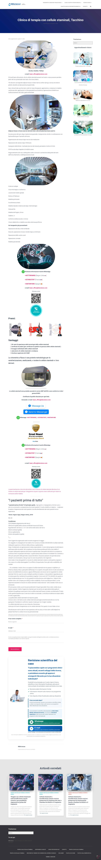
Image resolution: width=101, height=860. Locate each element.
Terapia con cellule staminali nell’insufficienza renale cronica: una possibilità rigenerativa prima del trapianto (21, 800)
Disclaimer (61, 853)
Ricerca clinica (87, 2)
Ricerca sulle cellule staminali (25, 849)
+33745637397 (30, 280)
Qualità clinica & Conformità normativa (70, 6)
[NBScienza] (17, 4)
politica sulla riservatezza (84, 853)
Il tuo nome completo (14, 618)
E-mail (10, 628)
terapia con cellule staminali (17, 853)
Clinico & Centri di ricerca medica (72, 2)
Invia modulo (15, 649)
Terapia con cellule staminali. (76, 849)
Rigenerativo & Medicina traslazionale (52, 2)
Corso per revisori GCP (54, 849)
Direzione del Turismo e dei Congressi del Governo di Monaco (41, 853)
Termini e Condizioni (50, 856)
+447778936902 (30, 275)
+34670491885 (30, 284)
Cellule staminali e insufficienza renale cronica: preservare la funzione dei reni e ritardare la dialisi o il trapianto (50, 799)
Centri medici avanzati (40, 849)
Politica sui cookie (70, 853)
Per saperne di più (28, 815)
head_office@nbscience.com (38, 74)
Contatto (85, 6)
